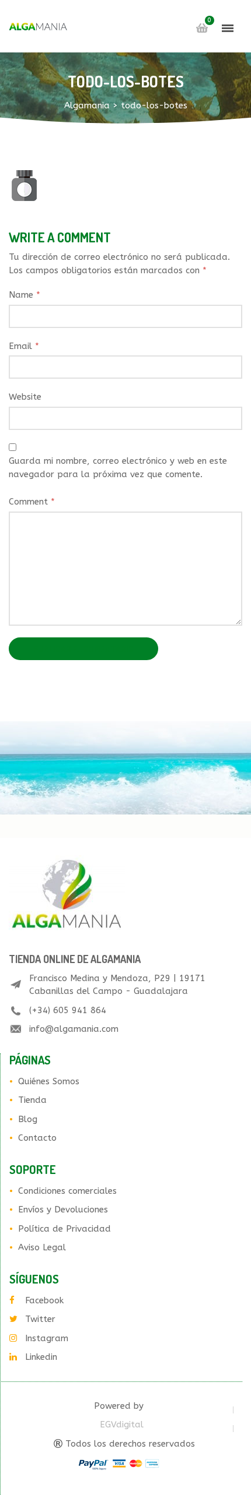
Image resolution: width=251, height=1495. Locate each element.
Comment (32, 501)
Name (24, 295)
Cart (202, 28)
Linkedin (41, 1357)
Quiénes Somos (48, 1081)
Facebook (44, 1300)
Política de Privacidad (64, 1228)
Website (25, 397)
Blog (27, 1119)
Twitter (40, 1319)
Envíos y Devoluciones (63, 1209)
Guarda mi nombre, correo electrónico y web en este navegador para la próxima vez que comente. (118, 467)
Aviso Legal (42, 1247)
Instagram (46, 1338)
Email (24, 346)
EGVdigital (122, 1424)
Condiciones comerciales (67, 1191)
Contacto (37, 1138)
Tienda (32, 1100)
